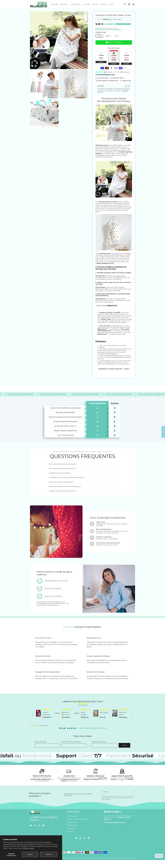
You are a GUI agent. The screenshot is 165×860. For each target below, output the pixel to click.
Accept (30, 854)
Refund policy (63, 857)
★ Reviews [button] (163, 432)
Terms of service (83, 857)
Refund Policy (72, 816)
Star (116, 36)
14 (123, 369)
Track (124, 745)
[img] (82, 704)
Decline (49, 854)
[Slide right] (129, 86)
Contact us (71, 828)
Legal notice (104, 857)
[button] (64, 4)
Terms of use (72, 822)
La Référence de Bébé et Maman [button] (43, 818)
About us (70, 831)
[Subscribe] (134, 791)
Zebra (108, 36)
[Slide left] (126, 86)
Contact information (115, 857)
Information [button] (73, 811)
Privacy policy (72, 825)
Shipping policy (94, 857)
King (99, 36)
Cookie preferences (129, 857)
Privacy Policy (28, 848)
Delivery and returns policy (77, 819)
